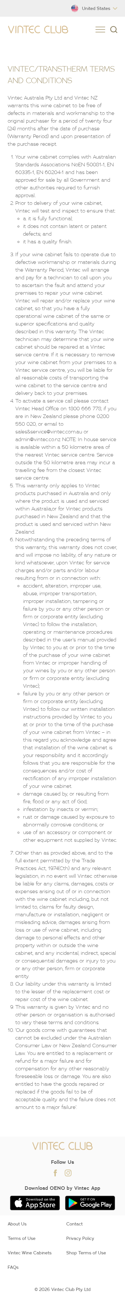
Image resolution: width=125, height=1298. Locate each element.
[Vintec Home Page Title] (38, 29)
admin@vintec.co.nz (38, 439)
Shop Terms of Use (86, 1253)
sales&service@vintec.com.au (48, 431)
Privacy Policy (80, 1238)
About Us (17, 1224)
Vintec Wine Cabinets (30, 1253)
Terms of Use (22, 1238)
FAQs (13, 1267)
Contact (74, 1224)
